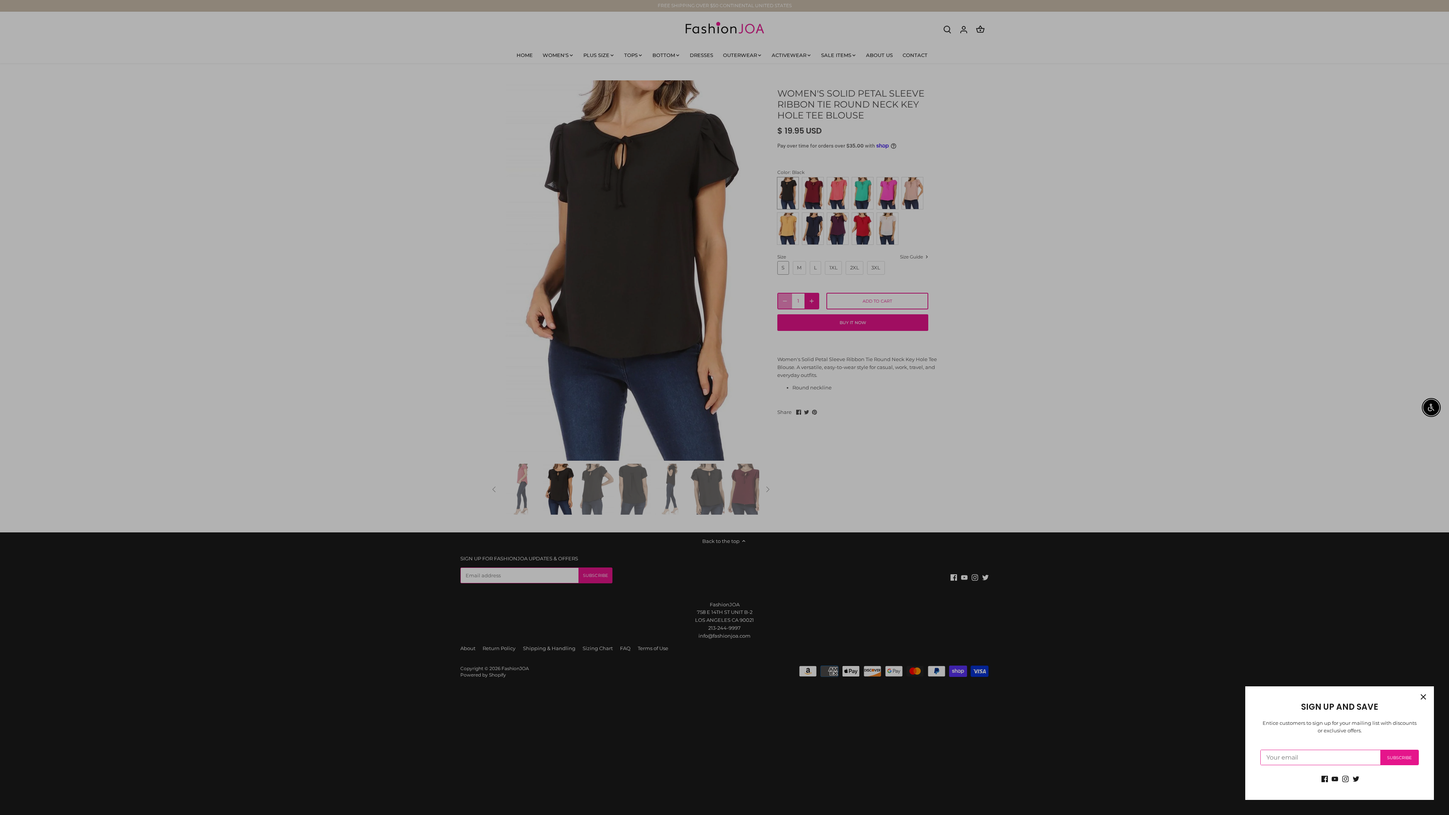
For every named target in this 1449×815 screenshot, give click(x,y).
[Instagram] (1345, 778)
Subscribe (1399, 757)
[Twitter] (1356, 778)
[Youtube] (1335, 778)
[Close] (1423, 697)
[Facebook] (1324, 778)
